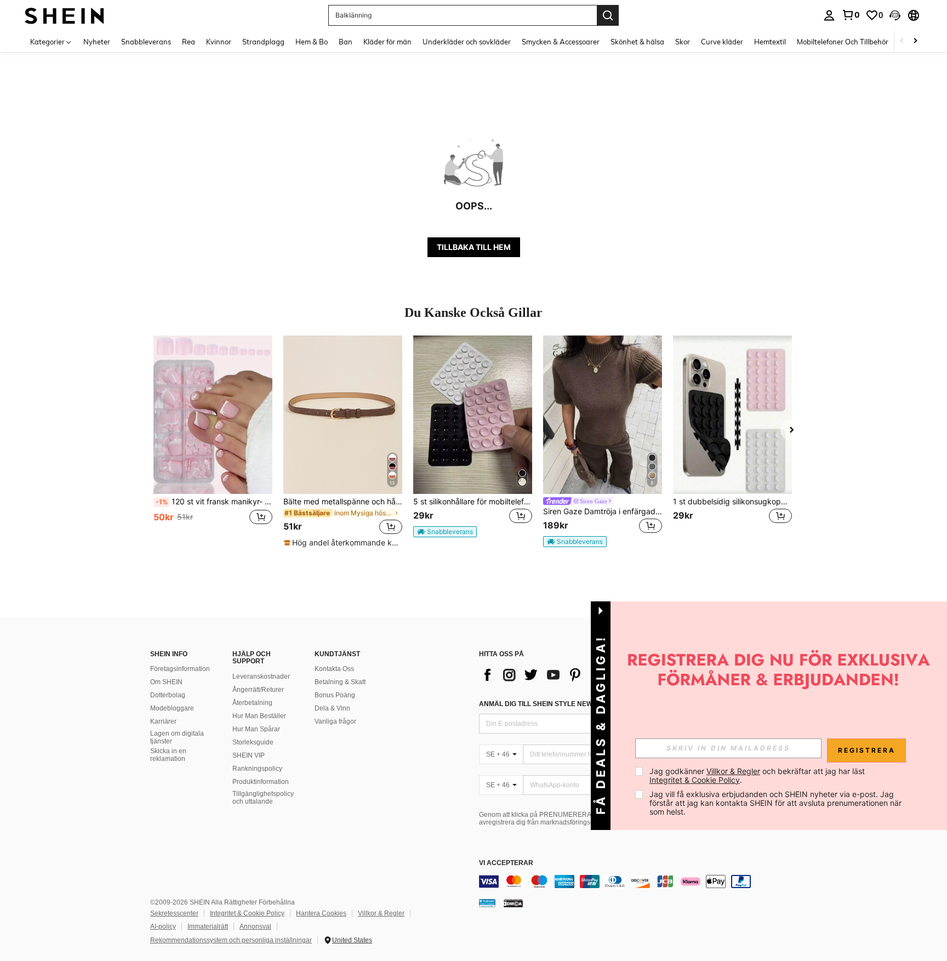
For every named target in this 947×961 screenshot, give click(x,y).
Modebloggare (172, 708)
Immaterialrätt (207, 926)
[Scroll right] (915, 41)
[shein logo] (64, 15)
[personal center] (829, 15)
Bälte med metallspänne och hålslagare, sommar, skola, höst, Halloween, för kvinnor (342, 501)
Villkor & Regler (381, 913)
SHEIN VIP (248, 755)
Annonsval (255, 926)
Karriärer (163, 721)
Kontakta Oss (334, 669)
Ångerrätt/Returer (258, 689)
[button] (895, 15)
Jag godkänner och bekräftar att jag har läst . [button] (758, 775)
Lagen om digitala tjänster (177, 737)
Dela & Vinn (332, 708)
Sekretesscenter (174, 913)
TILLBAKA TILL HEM (474, 247)
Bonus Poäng (335, 695)
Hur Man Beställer (259, 716)
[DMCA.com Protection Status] (513, 903)
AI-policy (163, 926)
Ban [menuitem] (345, 41)
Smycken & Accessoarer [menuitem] (561, 41)
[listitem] (212, 442)
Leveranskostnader (261, 676)
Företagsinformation (180, 669)
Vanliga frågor (335, 721)
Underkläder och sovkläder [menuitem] (467, 41)
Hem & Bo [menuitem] (311, 41)
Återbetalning (252, 703)
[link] (850, 14)
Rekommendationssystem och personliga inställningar (231, 940)
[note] (342, 542)
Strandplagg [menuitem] (263, 41)
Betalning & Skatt (340, 682)
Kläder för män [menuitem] (387, 41)
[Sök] (608, 15)
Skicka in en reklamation (168, 755)
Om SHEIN (166, 682)
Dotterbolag (167, 695)
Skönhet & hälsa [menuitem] (637, 41)
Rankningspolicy (257, 768)
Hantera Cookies (321, 913)
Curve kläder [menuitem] (722, 41)
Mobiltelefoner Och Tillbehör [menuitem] (842, 41)
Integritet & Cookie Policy (247, 913)
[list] (566, 675)
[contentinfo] (643, 881)
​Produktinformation (260, 782)
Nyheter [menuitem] (96, 41)
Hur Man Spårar (256, 729)
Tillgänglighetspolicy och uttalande (263, 797)
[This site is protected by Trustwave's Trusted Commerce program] (487, 903)
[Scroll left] (902, 41)
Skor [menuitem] (682, 41)
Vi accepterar (506, 863)
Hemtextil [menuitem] (770, 41)
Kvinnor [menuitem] (218, 41)
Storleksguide (252, 742)
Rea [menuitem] (188, 41)
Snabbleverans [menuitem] (146, 41)
